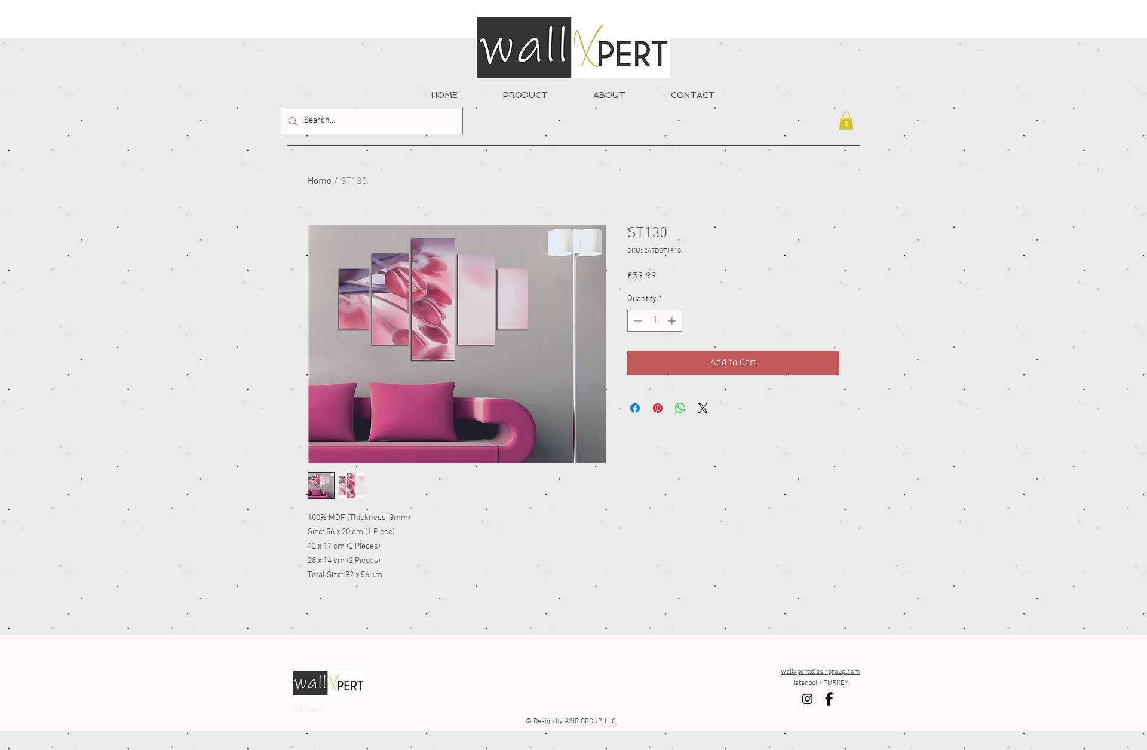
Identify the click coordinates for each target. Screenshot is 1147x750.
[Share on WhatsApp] (680, 408)
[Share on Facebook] (635, 408)
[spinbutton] (654, 320)
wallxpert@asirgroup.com (820, 672)
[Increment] (672, 320)
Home (320, 182)
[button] (846, 121)
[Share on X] (703, 408)
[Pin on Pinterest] (658, 408)
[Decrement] (636, 320)
